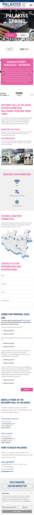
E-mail (3, 292)
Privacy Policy (26, 320)
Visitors (23, 35)
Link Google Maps (7, 462)
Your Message (5, 300)
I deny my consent (8, 330)
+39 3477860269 (6, 425)
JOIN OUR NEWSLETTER (17, 486)
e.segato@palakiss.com (8, 438)
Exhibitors (11, 35)
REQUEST (27, 389)
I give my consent (8, 334)
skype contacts (5, 427)
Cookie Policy (27, 501)
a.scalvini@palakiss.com (8, 423)
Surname (3, 284)
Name (3, 275)
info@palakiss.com (7, 471)
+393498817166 (6, 440)
